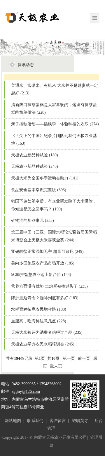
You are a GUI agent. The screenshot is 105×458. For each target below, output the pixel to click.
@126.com (31, 391)
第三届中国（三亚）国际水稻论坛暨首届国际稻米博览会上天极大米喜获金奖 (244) (54, 236)
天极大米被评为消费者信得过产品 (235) (47, 332)
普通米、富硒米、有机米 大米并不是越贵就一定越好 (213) (54, 89)
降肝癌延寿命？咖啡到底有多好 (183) (44, 298)
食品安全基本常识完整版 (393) (38, 190)
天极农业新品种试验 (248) (34, 166)
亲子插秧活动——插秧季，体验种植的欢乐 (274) (55, 124)
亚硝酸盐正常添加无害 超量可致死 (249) (47, 251)
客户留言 (58, 421)
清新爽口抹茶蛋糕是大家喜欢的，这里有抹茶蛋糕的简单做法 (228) (54, 109)
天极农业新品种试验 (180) (34, 155)
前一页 (84, 358)
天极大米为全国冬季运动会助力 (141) (44, 178)
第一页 (69, 358)
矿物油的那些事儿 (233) (32, 220)
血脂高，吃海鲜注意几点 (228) (38, 321)
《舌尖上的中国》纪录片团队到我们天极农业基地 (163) (54, 140)
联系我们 (35, 421)
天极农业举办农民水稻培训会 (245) (42, 344)
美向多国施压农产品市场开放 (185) (42, 263)
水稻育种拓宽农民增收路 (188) (38, 309)
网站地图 (13, 421)
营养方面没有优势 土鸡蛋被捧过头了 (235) (49, 286)
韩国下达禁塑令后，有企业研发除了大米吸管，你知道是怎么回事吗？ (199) (54, 205)
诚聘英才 (80, 421)
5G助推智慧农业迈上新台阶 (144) (41, 274)
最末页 (56, 366)
